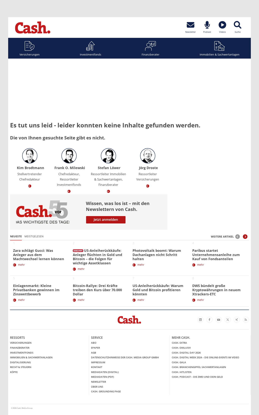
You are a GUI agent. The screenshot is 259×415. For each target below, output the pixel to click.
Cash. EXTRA (179, 342)
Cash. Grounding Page (106, 391)
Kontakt (96, 367)
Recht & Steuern (20, 367)
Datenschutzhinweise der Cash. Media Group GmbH (125, 357)
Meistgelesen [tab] (34, 236)
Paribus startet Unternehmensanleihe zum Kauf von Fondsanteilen (216, 254)
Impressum (98, 362)
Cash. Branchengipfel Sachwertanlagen (199, 367)
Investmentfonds (90, 54)
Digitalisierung (20, 362)
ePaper (95, 347)
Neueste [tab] (16, 236)
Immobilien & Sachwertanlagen (219, 54)
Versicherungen (30, 54)
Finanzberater (150, 54)
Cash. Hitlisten (182, 372)
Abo (93, 342)
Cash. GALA (179, 362)
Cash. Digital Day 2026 (186, 352)
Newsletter (98, 381)
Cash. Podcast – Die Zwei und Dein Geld (197, 376)
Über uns (97, 386)
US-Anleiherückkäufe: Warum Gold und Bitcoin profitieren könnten (158, 289)
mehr (21, 264)
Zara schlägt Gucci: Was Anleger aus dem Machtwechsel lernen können (38, 254)
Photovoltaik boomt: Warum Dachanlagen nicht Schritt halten (157, 254)
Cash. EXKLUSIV (181, 347)
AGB (93, 352)
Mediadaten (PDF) (102, 376)
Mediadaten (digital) (105, 372)
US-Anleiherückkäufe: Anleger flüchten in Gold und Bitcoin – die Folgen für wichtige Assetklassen (97, 256)
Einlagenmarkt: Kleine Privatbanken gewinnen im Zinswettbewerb (36, 289)
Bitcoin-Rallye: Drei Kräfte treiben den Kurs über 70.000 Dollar (97, 289)
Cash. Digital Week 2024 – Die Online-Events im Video (205, 357)
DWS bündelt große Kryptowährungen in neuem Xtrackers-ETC (216, 289)
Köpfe (14, 372)
